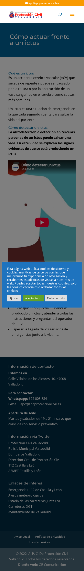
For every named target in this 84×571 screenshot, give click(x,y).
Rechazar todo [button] (56, 298)
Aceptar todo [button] (33, 298)
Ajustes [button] (14, 298)
